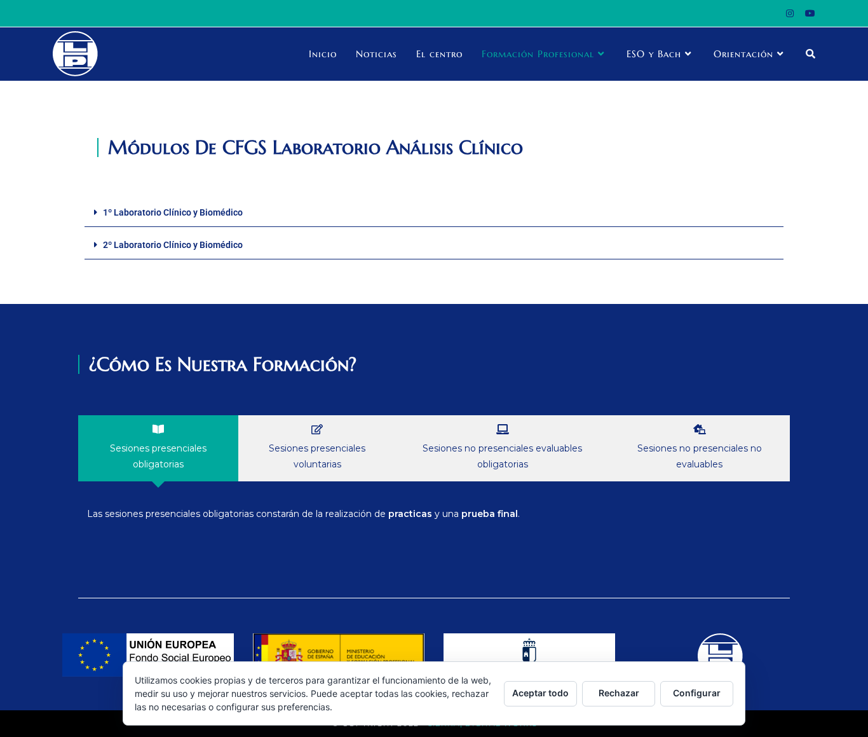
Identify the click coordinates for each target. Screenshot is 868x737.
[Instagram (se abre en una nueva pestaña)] (789, 13)
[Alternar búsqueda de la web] (810, 54)
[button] (434, 212)
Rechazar (619, 692)
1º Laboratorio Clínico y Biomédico (173, 212)
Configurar (697, 692)
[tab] (158, 448)
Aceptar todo (540, 692)
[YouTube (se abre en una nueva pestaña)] (807, 13)
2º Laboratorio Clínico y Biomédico (173, 245)
